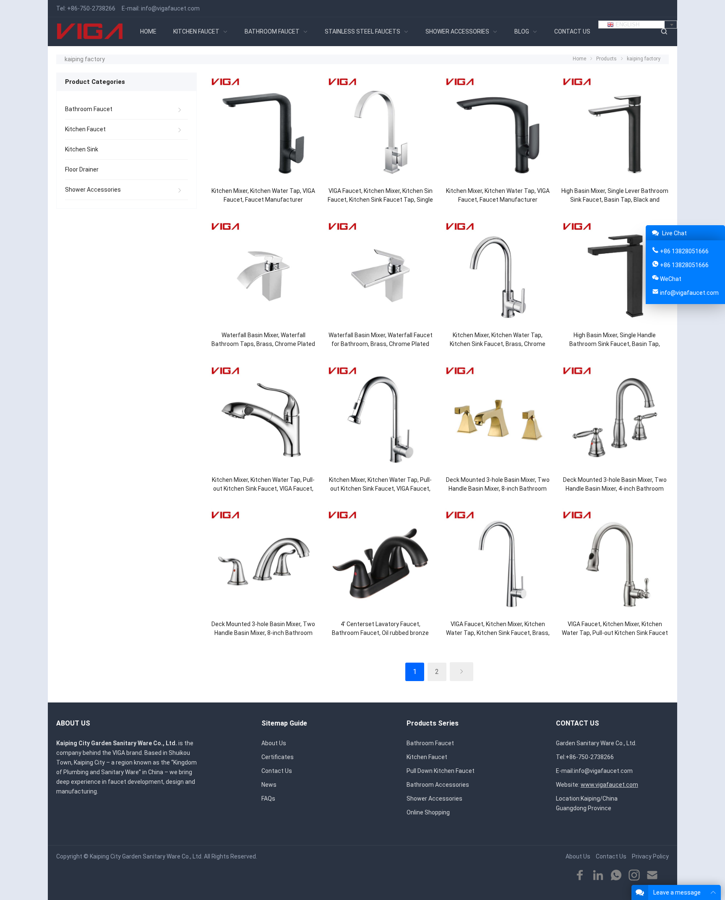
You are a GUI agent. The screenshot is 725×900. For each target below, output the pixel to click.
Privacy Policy (650, 856)
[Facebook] (580, 875)
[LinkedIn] (598, 875)
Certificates (277, 757)
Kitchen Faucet (85, 129)
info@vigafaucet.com (170, 8)
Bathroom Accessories (438, 784)
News (268, 784)
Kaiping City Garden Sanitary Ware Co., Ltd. (146, 856)
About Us (273, 743)
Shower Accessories (93, 189)
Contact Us (276, 770)
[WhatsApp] (616, 875)
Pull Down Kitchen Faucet (441, 770)
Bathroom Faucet (88, 109)
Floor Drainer (82, 169)
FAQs (268, 798)
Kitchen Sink (81, 149)
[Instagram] (634, 875)
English (626, 24)
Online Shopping (428, 812)
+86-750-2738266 (91, 8)
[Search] (664, 31)
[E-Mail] (652, 875)
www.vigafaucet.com (609, 784)
